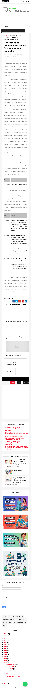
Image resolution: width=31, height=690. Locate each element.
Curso (4, 616)
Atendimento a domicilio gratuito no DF (16, 337)
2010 (5, 663)
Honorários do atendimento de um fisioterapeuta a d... (17, 675)
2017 (5, 648)
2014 (5, 654)
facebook (26, 382)
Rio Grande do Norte (20, 622)
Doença (11, 616)
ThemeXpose (18, 687)
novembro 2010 (11, 664)
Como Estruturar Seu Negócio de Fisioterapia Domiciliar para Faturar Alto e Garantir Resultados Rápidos (16, 480)
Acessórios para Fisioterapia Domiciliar (18, 471)
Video (4, 625)
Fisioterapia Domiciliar (14, 35)
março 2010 (10, 671)
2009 (6, 679)
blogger (12, 382)
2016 (5, 650)
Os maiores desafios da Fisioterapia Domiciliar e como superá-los (15, 443)
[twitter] (26, 2)
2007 (6, 683)
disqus (19, 382)
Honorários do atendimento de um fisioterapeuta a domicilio (16, 354)
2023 (6, 638)
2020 (6, 644)
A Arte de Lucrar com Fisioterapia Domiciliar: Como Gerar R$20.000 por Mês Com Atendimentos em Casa (15, 463)
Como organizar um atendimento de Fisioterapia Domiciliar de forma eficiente (16, 447)
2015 (5, 652)
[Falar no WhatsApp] (25, 684)
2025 (6, 636)
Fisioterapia (19, 616)
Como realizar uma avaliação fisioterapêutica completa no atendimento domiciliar (14, 438)
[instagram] (28, 2)
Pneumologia (22, 619)
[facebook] (23, 2)
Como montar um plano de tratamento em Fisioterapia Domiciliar (14, 429)
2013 (5, 657)
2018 (5, 646)
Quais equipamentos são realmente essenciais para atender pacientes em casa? (16, 433)
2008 (6, 681)
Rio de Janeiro (7, 622)
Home (5, 35)
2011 (5, 661)
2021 (5, 642)
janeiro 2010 (10, 673)
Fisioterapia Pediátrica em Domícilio (16, 321)
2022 (6, 640)
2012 (5, 659)
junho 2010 (9, 669)
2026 (6, 634)
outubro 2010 (10, 667)
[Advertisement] (15, 402)
